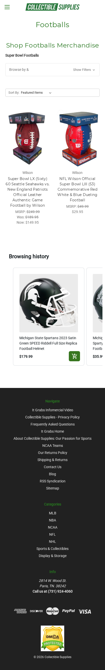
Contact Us (52, 467)
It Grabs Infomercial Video (52, 410)
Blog (52, 474)
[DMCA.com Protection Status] (52, 638)
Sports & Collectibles (52, 549)
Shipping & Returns (52, 460)
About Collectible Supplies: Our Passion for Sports (52, 438)
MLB (52, 513)
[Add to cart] (74, 356)
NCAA (52, 527)
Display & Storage (53, 556)
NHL (52, 542)
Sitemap (52, 488)
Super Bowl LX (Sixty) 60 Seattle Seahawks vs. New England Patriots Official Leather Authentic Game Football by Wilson (27, 192)
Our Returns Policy (52, 453)
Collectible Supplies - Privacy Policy (52, 417)
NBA (52, 520)
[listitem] (48, 317)
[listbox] (37, 92)
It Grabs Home (52, 431)
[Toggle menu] (7, 7)
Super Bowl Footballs (22, 55)
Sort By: (13, 92)
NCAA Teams (52, 446)
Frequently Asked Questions (53, 424)
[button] (52, 69)
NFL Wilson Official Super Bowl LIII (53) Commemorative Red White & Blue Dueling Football (77, 189)
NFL (52, 534)
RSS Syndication (52, 481)
